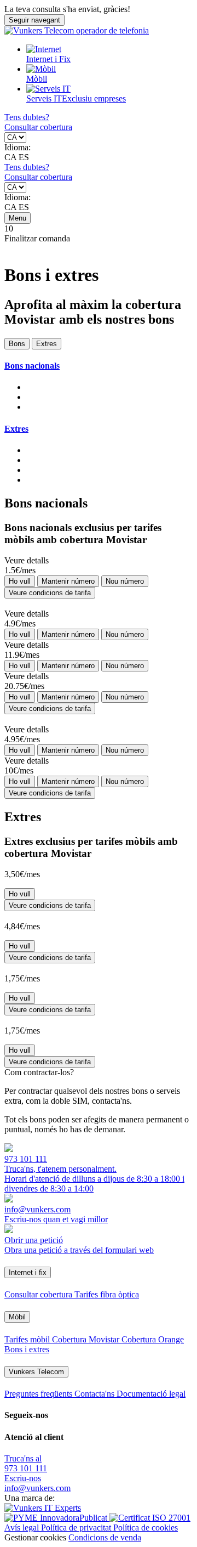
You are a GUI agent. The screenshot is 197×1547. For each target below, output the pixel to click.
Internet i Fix (48, 59)
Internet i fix (28, 1272)
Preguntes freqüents (39, 1393)
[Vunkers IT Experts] (42, 1507)
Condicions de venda (104, 1537)
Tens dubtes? (26, 117)
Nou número (125, 581)
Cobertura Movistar (86, 1339)
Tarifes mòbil (28, 1339)
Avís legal (22, 1527)
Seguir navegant (34, 20)
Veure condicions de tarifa (50, 593)
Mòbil (36, 78)
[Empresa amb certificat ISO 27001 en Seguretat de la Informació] (149, 1517)
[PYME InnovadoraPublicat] (56, 1517)
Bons (17, 344)
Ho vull (20, 581)
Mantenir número (68, 581)
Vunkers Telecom (36, 1372)
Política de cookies (145, 1527)
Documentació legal (151, 1393)
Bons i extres (26, 1349)
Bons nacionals (32, 365)
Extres (46, 344)
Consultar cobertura (38, 127)
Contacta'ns (95, 1393)
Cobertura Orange (152, 1339)
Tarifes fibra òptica (106, 1294)
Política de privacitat (77, 1527)
